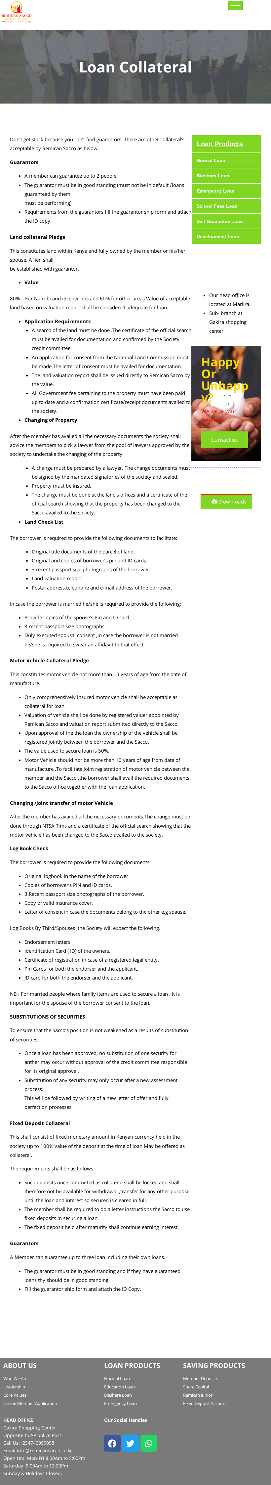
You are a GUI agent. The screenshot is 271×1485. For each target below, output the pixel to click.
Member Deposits (200, 1378)
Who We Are (15, 1378)
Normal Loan (211, 160)
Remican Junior (198, 1395)
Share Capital (196, 1387)
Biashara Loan (213, 175)
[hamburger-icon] (235, 5)
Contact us (224, 439)
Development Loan (218, 236)
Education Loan (119, 1387)
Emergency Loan (216, 191)
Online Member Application (30, 1403)
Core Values (14, 1395)
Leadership (14, 1387)
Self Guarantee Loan (220, 221)
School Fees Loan (217, 206)
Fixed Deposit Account (205, 1403)
